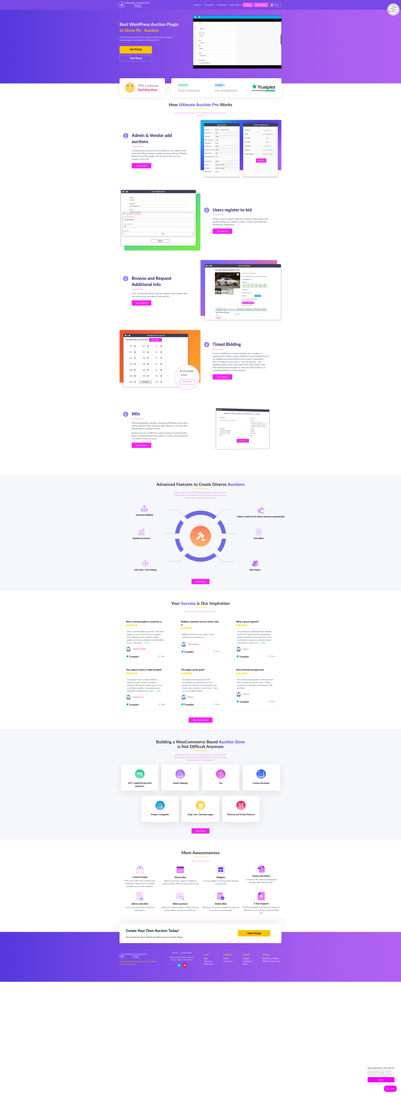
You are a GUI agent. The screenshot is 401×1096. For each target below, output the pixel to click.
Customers (221, 5)
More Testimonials (200, 720)
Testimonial (208, 964)
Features (197, 5)
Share (163, 656)
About (225, 958)
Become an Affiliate (270, 958)
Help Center (234, 5)
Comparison (209, 5)
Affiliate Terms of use (271, 961)
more (146, 643)
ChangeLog (247, 961)
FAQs (245, 964)
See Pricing (136, 49)
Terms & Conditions (177, 960)
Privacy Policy (188, 960)
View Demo (261, 5)
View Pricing (254, 933)
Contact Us (228, 961)
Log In (276, 4)
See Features (141, 165)
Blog (205, 958)
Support (246, 958)
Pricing (248, 5)
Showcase (208, 961)
